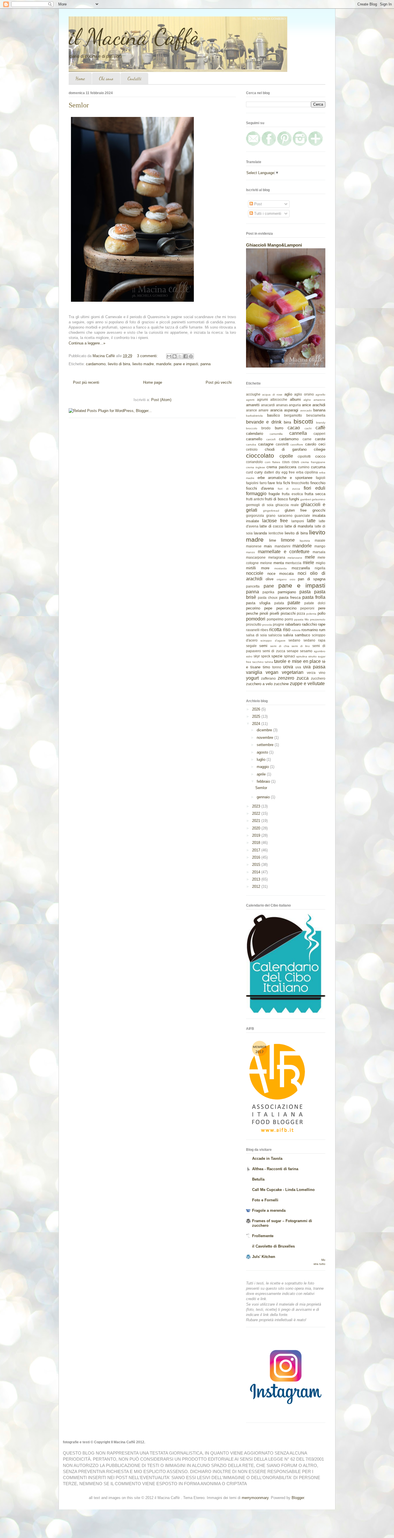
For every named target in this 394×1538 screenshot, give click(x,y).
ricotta (275, 629)
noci (302, 573)
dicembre (265, 730)
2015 (256, 864)
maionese (254, 546)
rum (322, 630)
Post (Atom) (161, 400)
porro (289, 619)
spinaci (289, 656)
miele (308, 562)
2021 (256, 821)
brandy (320, 422)
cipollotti (304, 456)
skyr (257, 656)
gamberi (305, 499)
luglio (262, 759)
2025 (256, 716)
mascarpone (256, 557)
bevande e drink (264, 422)
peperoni (307, 608)
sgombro (319, 651)
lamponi (297, 521)
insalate (252, 521)
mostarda (280, 568)
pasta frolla (313, 597)
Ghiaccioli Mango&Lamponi (274, 245)
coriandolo (254, 462)
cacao (294, 427)
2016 (256, 857)
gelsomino (318, 499)
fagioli (320, 478)
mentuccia (293, 563)
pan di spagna (311, 579)
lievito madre (143, 364)
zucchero (318, 678)
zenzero (286, 678)
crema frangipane (313, 462)
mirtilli (251, 568)
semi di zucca (273, 651)
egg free (288, 472)
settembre (266, 745)
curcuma (318, 467)
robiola (296, 630)
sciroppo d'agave (272, 640)
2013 (256, 879)
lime (272, 540)
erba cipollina (307, 472)
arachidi (318, 405)
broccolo (251, 428)
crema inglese (255, 467)
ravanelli (253, 630)
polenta (311, 613)
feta (279, 483)
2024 (256, 724)
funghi (294, 499)
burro (279, 428)
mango (319, 546)
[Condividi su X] (180, 356)
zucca (303, 678)
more (265, 568)
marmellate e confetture (284, 551)
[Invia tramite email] (169, 356)
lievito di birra (119, 364)
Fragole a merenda (269, 1210)
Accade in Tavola (267, 1158)
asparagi (291, 410)
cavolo (310, 444)
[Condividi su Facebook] (185, 356)
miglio (320, 563)
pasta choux (267, 597)
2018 (256, 842)
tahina (269, 661)
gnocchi (318, 510)
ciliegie (319, 449)
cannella (298, 433)
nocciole (254, 573)
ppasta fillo (301, 619)
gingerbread (271, 510)
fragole (274, 494)
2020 (256, 828)
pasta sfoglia (258, 603)
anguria (295, 405)
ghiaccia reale (287, 505)
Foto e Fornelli (265, 1200)
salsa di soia (256, 635)
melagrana (276, 557)
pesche (252, 613)
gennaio (264, 797)
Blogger (298, 1498)
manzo (250, 552)
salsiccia (275, 635)
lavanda (260, 533)
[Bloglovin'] (315, 144)
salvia (288, 635)
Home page (152, 382)
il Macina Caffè (133, 37)
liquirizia (305, 540)
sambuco (302, 635)
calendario (254, 433)
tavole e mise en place (297, 661)
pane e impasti (186, 364)
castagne (265, 444)
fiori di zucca (289, 488)
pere (321, 608)
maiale (320, 540)
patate (294, 602)
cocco (320, 456)
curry (258, 472)
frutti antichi (255, 499)
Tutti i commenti (267, 213)
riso (286, 629)
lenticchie (276, 533)
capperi (319, 433)
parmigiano (287, 592)
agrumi (262, 399)
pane (269, 585)
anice (306, 405)
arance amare (257, 410)
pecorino (253, 608)
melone (266, 563)
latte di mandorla (299, 526)
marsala (319, 552)
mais (268, 546)
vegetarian (292, 672)
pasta (305, 591)
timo (266, 667)
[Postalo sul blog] (174, 356)
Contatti (134, 78)
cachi (308, 428)
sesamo (306, 651)
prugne (278, 624)
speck (265, 656)
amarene (319, 399)
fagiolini (252, 483)
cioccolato (260, 455)
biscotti (303, 421)
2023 (256, 806)
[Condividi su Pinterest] (191, 356)
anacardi (268, 405)
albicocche (278, 399)
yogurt (252, 678)
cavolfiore (296, 444)
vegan (272, 672)
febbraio (264, 781)
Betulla (258, 1179)
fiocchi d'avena (260, 488)
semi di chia (279, 646)
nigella (320, 568)
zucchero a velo (259, 684)
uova (288, 666)
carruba (251, 444)
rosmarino (309, 630)
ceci (321, 444)
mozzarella (301, 568)
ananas (282, 405)
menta (278, 563)
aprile (262, 774)
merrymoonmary (255, 1498)
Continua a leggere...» (87, 343)
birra (287, 422)
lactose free (275, 520)
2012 (256, 886)
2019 (256, 835)
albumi (295, 399)
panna (205, 364)
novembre (265, 737)
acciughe (253, 394)
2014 (256, 872)
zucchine (281, 684)
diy (277, 472)
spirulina (301, 656)
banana (319, 410)
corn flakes (272, 462)
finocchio (317, 483)
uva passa (314, 666)
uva (298, 667)
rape (321, 624)
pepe (268, 608)
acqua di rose (272, 394)
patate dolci (314, 603)
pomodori (255, 618)
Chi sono (106, 78)
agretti (250, 399)
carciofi (270, 439)
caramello (254, 439)
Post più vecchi (219, 382)
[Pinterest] (284, 144)
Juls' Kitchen (263, 1256)
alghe (307, 399)
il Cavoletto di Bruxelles (273, 1246)
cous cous (290, 462)
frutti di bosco (276, 499)
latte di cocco (271, 526)
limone (288, 540)
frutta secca (315, 494)
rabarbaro (293, 624)
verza (311, 672)
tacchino (258, 661)
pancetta (253, 586)
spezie (276, 656)
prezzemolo (317, 619)
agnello (320, 394)
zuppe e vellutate (307, 683)
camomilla (276, 433)
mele (310, 557)
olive (269, 579)
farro (263, 483)
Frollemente (262, 1236)
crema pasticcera (281, 467)
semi (263, 646)
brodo (266, 428)
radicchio (309, 624)
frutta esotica (292, 494)
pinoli (264, 613)
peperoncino (286, 608)
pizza (301, 613)
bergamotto (293, 415)
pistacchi (288, 613)
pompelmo (275, 619)
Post (257, 204)
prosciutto (253, 624)
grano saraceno (279, 515)
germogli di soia (259, 505)
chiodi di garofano (286, 449)
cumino (303, 467)
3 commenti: (148, 356)
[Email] (253, 144)
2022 (256, 813)
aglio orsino (304, 394)
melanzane (295, 557)
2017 (256, 850)
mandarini (282, 546)
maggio (263, 767)
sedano (294, 640)
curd (249, 472)
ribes (264, 630)
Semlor (79, 105)
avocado (306, 410)
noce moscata (280, 573)
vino (322, 672)
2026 (256, 709)
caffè (320, 427)
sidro (249, 656)
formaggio (256, 493)
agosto (263, 752)
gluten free (296, 510)
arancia (276, 410)
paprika (268, 592)
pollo (321, 613)
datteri (269, 472)
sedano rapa (314, 640)
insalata (318, 515)
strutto (312, 656)
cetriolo (252, 449)
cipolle (286, 456)
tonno (276, 667)
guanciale (302, 515)
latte (311, 520)
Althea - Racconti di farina (275, 1169)
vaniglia (254, 672)
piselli (274, 613)
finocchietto (300, 483)
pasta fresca (290, 597)
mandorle (163, 364)
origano (282, 579)
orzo (292, 579)
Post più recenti (86, 382)
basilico (273, 415)
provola (267, 624)
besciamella (315, 415)
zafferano (268, 678)
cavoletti (282, 444)
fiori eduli (314, 488)
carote (320, 439)
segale (251, 646)
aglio (288, 394)
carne (307, 439)
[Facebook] (269, 144)
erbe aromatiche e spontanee (285, 478)
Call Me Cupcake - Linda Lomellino (283, 1189)
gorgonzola (255, 515)
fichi (286, 483)
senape (293, 651)
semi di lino (301, 646)
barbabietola (254, 415)
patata (279, 603)
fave (271, 483)
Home (80, 78)
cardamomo (96, 364)
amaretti (253, 405)
